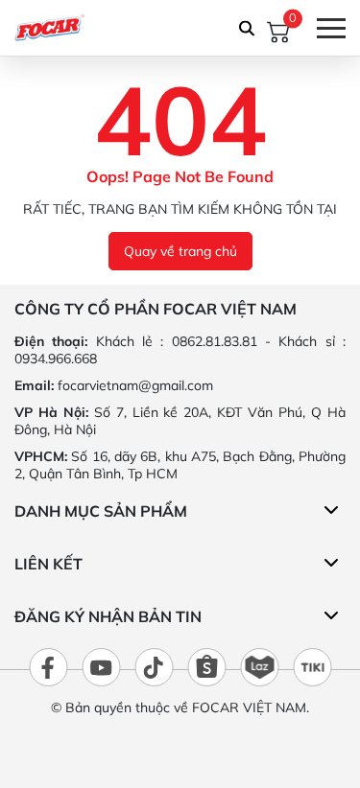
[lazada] (259, 667)
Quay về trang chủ (180, 251)
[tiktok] (153, 667)
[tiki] (312, 667)
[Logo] (49, 28)
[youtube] (101, 667)
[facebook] (48, 667)
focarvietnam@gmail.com (135, 385)
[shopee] (206, 667)
